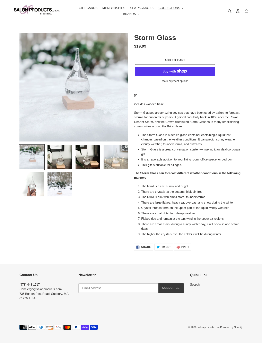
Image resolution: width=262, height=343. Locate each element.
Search (195, 284)
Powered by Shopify (231, 327)
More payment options (175, 80)
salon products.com (208, 327)
